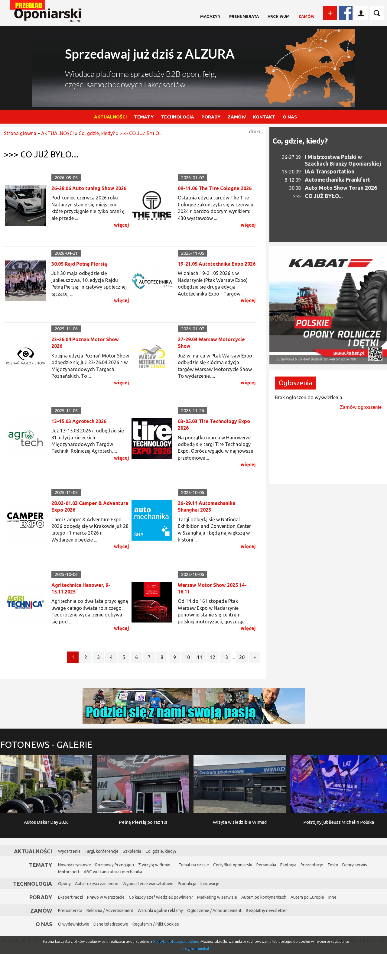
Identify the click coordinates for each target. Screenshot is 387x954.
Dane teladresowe (110, 924)
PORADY (210, 116)
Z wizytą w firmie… (156, 864)
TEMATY (144, 116)
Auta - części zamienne (96, 883)
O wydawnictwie (73, 924)
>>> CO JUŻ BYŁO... (140, 133)
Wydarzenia (69, 851)
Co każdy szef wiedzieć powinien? (161, 897)
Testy (332, 864)
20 (242, 657)
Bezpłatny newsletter (266, 910)
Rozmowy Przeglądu (114, 864)
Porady (40, 897)
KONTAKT (264, 116)
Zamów (306, 16)
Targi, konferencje (102, 851)
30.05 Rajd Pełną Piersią (79, 264)
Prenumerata (244, 16)
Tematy (40, 865)
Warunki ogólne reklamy (160, 910)
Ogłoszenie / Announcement (214, 910)
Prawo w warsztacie (106, 897)
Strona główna (20, 133)
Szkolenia (132, 851)
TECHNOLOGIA (177, 116)
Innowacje (210, 883)
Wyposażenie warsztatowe (148, 883)
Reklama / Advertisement (109, 910)
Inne (332, 897)
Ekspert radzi (70, 897)
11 (200, 657)
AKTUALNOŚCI (110, 116)
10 (187, 657)
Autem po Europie (307, 897)
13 (225, 657)
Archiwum (279, 16)
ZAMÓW (237, 116)
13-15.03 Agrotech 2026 (78, 421)
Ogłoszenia (295, 382)
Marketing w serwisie (217, 897)
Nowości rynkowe (74, 864)
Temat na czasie (194, 864)
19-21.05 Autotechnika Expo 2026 (216, 264)
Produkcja (187, 883)
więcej (121, 225)
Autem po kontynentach (263, 897)
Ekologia (288, 864)
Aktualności (33, 851)
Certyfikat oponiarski (232, 864)
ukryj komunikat (196, 949)
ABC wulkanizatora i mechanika (113, 871)
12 (212, 657)
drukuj (256, 131)
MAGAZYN (210, 16)
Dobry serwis (354, 864)
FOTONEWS (46, 744)
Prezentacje (312, 864)
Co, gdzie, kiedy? (97, 133)
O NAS (290, 116)
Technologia (32, 884)
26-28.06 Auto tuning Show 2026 (88, 188)
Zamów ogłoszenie (361, 407)
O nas (44, 924)
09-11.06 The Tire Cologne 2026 (215, 188)
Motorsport (69, 871)
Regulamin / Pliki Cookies (155, 924)
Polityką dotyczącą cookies (176, 941)
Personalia (266, 864)
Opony (64, 883)
